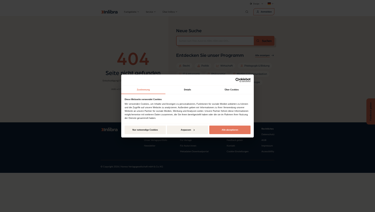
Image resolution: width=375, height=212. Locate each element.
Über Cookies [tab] (232, 89)
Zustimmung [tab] (143, 89)
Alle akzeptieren (230, 130)
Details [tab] (187, 89)
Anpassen (186, 130)
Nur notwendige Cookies (145, 130)
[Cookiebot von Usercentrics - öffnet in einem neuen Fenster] (238, 80)
